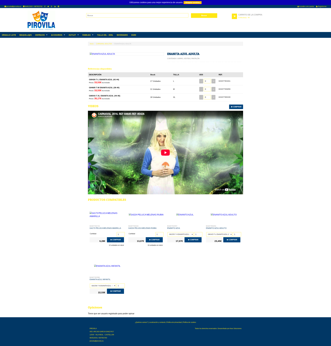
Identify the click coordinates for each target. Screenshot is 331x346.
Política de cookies (189, 322)
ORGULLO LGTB (9, 35)
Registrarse (322, 6)
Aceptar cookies (192, 2)
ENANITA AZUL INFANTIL (100, 279)
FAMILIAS (86, 35)
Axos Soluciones (236, 328)
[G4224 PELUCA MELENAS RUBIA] (146, 215)
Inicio (92, 44)
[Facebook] (45, 6)
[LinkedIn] (55, 6)
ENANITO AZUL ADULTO (216, 228)
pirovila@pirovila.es (13, 6)
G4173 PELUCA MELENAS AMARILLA (105, 228)
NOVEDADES (122, 35)
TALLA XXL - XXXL (105, 35)
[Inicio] (41, 20)
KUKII (133, 35)
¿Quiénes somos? (141, 322)
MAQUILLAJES (25, 35)
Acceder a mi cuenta (306, 6)
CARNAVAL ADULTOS (104, 44)
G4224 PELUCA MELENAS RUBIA (142, 228)
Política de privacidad (174, 322)
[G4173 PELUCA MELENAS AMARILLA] (107, 215)
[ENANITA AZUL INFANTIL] (107, 266)
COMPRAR (236, 107)
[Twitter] (48, 6)
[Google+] (51, 6)
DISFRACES (40, 35)
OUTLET (72, 35)
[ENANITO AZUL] (185, 215)
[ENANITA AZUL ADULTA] (127, 54)
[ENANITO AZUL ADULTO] (224, 215)
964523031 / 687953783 (33, 6)
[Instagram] (58, 6)
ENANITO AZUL (173, 228)
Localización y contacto (157, 322)
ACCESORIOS (56, 35)
